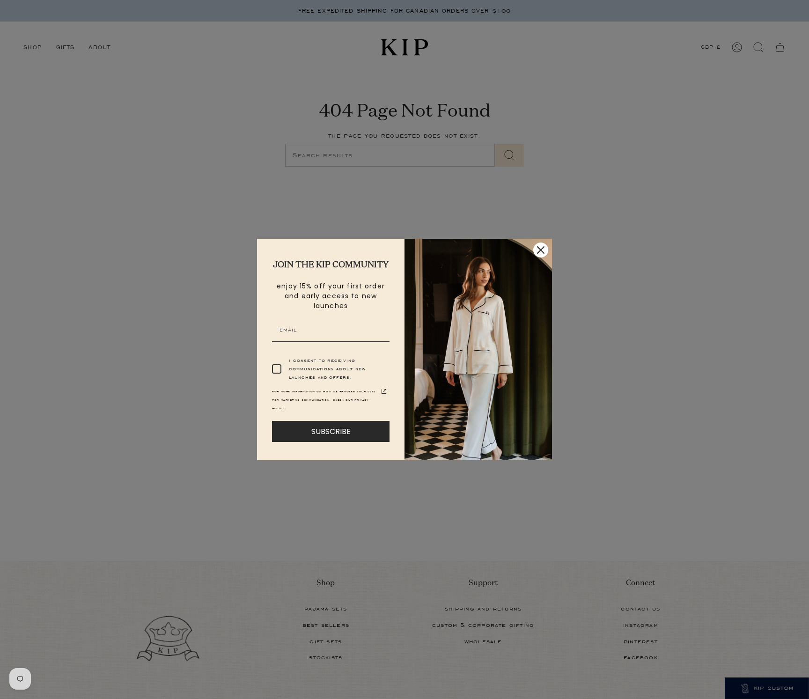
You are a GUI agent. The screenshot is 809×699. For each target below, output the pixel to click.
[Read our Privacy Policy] (384, 391)
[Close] (541, 250)
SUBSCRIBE (331, 431)
